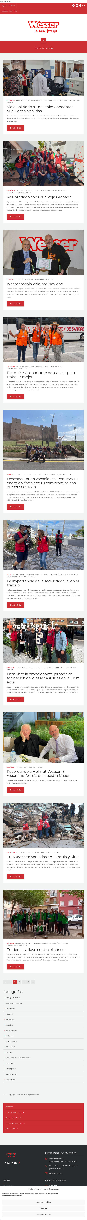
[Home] (43, 27)
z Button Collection (15, 1112)
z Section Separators (15, 1123)
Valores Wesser (11, 1074)
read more (15, 128)
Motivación (22, 100)
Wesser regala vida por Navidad (35, 284)
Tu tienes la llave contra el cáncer (36, 950)
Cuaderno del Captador (14, 1003)
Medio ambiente (11, 1030)
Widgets (9, 1107)
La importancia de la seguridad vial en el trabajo (43, 583)
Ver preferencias (43, 1215)
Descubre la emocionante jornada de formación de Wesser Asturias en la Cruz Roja (43, 678)
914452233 (60, 1169)
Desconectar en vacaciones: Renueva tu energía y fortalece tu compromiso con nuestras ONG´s (42, 483)
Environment (10, 1009)
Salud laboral (52, 474)
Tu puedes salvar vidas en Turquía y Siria (43, 857)
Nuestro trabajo (35, 100)
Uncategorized (24, 192)
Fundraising (23, 366)
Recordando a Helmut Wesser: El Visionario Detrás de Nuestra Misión (39, 773)
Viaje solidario (11, 1080)
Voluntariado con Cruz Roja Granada (39, 197)
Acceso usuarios (9, 11)
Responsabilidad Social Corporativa (57, 100)
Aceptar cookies (43, 1202)
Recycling (9, 1052)
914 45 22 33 (10, 5)
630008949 (66, 1166)
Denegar (43, 1208)
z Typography (12, 1128)
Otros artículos (40, 190)
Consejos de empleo (26, 574)
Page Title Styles (13, 1118)
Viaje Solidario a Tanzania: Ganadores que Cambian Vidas (40, 109)
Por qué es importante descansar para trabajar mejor (41, 375)
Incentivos (9, 1025)
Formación (22, 667)
